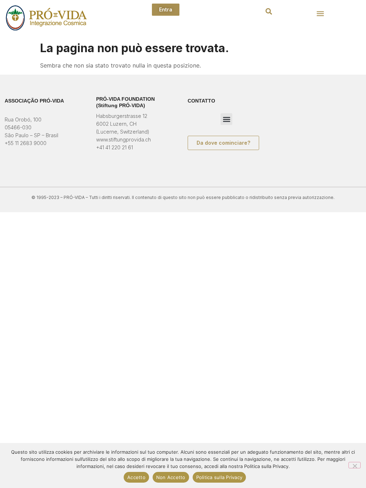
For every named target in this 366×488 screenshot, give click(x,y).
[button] (268, 11)
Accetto (136, 477)
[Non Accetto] (354, 465)
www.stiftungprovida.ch (123, 139)
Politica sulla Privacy (219, 477)
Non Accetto (171, 477)
